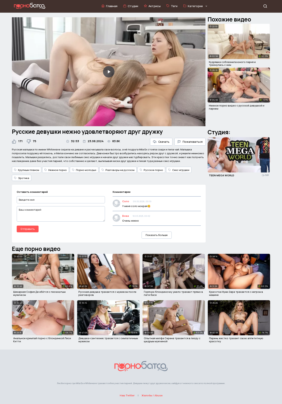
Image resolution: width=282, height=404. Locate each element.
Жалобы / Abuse (152, 395)
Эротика (23, 178)
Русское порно (153, 170)
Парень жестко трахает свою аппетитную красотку (236, 339)
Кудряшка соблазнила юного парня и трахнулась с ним (232, 63)
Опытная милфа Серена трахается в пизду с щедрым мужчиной (172, 339)
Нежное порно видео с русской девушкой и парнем (236, 107)
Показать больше (157, 235)
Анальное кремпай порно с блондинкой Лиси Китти (42, 339)
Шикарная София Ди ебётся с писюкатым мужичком (39, 293)
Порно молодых (86, 170)
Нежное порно (57, 170)
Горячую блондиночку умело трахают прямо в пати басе (173, 293)
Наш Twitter (127, 395)
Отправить (28, 229)
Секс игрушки (180, 170)
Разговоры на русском (120, 170)
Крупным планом (28, 170)
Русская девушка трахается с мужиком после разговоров (107, 293)
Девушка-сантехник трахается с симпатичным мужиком (108, 339)
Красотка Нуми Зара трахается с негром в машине (236, 293)
